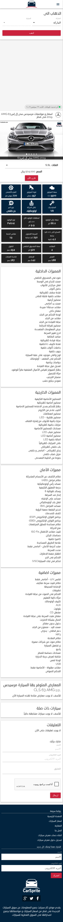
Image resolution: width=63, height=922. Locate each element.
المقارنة (58, 825)
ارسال (55, 795)
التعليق (57, 768)
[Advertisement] (31, 72)
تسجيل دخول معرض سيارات (49, 840)
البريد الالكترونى (55, 755)
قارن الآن (31, 178)
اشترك (56, 875)
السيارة (28, 18)
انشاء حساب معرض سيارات (50, 835)
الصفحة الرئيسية (54, 816)
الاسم (58, 745)
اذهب (31, 33)
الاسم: (59, 852)
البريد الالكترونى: (56, 863)
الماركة (58, 18)
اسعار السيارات (55, 821)
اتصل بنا (58, 830)
